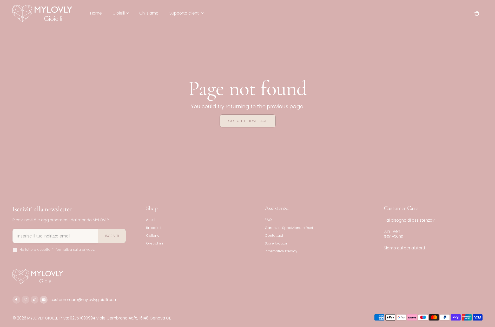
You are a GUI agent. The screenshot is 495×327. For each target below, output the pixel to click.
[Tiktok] (34, 300)
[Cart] (477, 13)
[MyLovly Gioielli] (42, 13)
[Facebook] (16, 300)
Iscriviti (112, 235)
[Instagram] (25, 300)
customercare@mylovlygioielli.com (83, 299)
